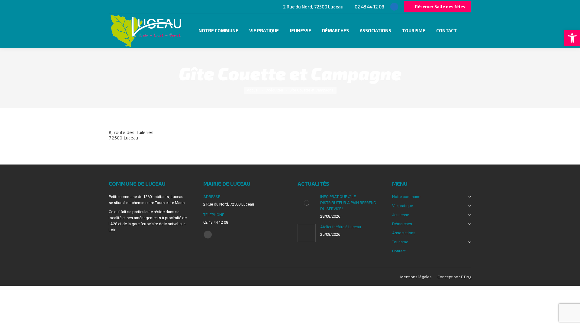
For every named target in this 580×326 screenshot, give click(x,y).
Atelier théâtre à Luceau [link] (340, 227)
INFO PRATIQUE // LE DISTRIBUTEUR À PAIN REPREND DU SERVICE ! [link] (348, 202)
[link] (572, 38)
